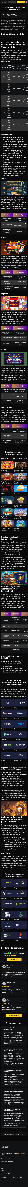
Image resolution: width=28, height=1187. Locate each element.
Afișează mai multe (14, 1015)
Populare (3, 458)
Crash (16, 458)
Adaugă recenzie (14, 959)
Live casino (10, 458)
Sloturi (23, 458)
